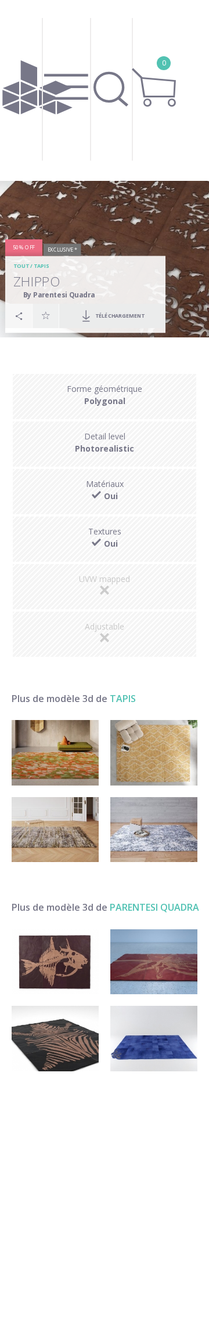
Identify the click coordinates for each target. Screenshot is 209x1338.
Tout (21, 266)
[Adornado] (153, 1038)
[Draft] (55, 1038)
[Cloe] (153, 962)
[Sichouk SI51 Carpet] (55, 830)
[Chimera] (55, 962)
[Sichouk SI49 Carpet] (153, 830)
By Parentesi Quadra (59, 294)
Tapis (41, 266)
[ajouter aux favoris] (46, 316)
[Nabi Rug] (55, 753)
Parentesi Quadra (154, 907)
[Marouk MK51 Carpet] (153, 753)
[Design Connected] (37, 90)
